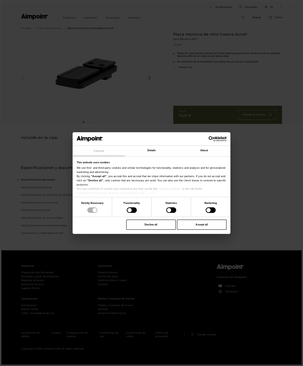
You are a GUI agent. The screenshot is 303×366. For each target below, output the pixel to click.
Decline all (150, 224)
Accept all (202, 224)
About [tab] (204, 150)
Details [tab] (151, 150)
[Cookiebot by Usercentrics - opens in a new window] (211, 138)
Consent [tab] (99, 150)
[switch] (132, 210)
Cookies (150, 193)
